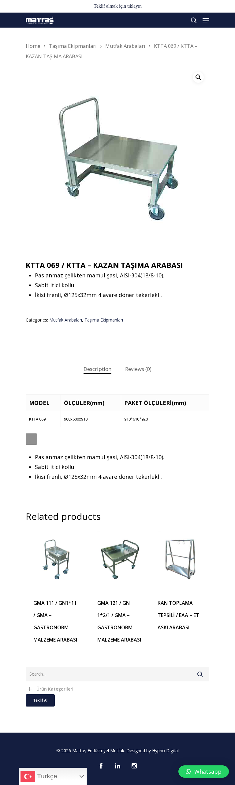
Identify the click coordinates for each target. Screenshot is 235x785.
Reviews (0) (138, 368)
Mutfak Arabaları (125, 45)
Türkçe (46, 776)
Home (33, 45)
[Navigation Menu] (206, 20)
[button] (203, 771)
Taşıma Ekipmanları (73, 45)
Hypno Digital (165, 750)
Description (97, 368)
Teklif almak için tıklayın (118, 6)
